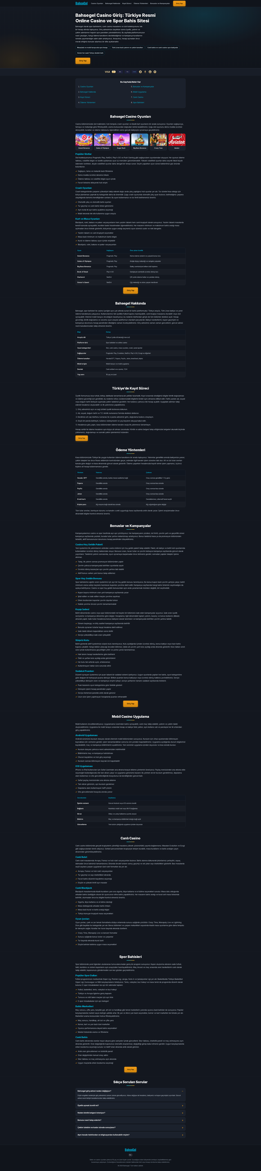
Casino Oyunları (97, 3)
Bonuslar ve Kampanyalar (160, 3)
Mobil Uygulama (139, 92)
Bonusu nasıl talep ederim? (89, 1120)
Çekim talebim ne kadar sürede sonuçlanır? (97, 1127)
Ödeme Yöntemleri (141, 3)
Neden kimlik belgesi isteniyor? (91, 1113)
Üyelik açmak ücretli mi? (88, 1105)
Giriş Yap (179, 3)
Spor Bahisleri (138, 102)
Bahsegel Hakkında (112, 3)
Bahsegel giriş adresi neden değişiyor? (94, 1091)
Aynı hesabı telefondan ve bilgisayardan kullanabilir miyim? (103, 1135)
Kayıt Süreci (126, 3)
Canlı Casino (138, 97)
